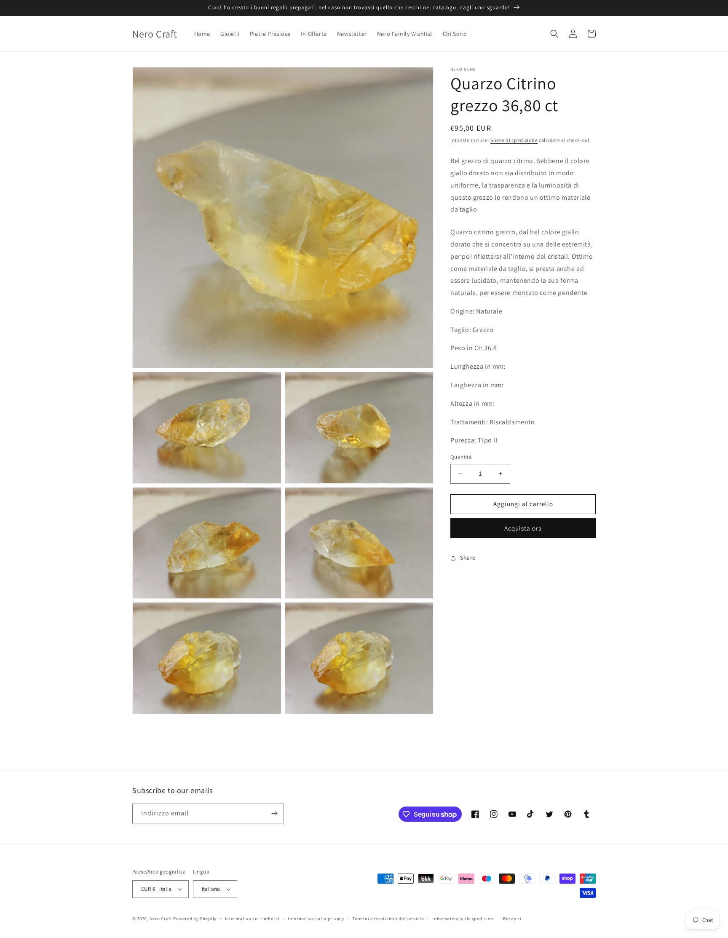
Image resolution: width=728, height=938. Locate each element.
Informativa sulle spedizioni (463, 919)
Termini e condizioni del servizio (388, 919)
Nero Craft (161, 919)
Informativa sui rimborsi (252, 919)
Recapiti (512, 919)
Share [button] (468, 557)
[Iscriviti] (274, 813)
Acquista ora (523, 528)
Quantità (461, 457)
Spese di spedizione (514, 140)
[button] (554, 33)
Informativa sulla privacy (316, 919)
